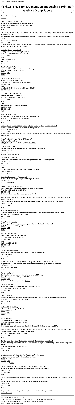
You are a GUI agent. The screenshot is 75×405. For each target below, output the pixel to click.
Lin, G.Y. (3, 296)
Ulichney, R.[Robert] (27, 366)
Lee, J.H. (10, 139)
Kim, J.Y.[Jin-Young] (7, 378)
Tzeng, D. (31, 341)
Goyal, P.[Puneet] (6, 197)
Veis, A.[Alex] (16, 366)
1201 (8, 205)
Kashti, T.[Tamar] (66, 197)
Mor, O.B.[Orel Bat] (45, 33)
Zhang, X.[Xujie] (6, 366)
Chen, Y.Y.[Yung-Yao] (19, 378)
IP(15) (2, 288)
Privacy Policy (19, 2)
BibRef (3, 29)
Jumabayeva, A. (6, 355)
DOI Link (3, 27)
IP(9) (2, 54)
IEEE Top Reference (7, 267)
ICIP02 (3, 107)
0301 (8, 228)
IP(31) (2, 40)
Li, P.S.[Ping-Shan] (6, 50)
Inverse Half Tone (6, 393)
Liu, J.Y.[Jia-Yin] (14, 33)
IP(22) (2, 333)
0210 (8, 27)
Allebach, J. (39, 355)
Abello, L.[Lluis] (39, 126)
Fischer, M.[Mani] (41, 197)
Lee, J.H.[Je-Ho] (6, 233)
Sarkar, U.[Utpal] (17, 126)
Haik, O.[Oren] (33, 33)
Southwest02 (5, 266)
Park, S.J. (3, 341)
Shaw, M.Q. (10, 341)
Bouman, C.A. (23, 177)
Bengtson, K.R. (39, 341)
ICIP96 (3, 311)
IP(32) (2, 130)
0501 (34, 143)
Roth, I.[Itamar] (56, 33)
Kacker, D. (4, 186)
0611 (8, 301)
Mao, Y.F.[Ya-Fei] (6, 126)
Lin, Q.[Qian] (14, 307)
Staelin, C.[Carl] (30, 197)
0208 (15, 267)
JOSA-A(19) (4, 25)
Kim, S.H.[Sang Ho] (7, 67)
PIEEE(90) (4, 215)
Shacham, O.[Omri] (54, 197)
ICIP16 (3, 150)
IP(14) (2, 118)
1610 (8, 152)
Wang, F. (3, 146)
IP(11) (2, 71)
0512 (8, 120)
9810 (8, 61)
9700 (12, 183)
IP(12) (2, 82)
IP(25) (2, 347)
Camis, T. (10, 186)
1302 (8, 335)
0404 (8, 99)
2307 (8, 132)
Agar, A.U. (4, 114)
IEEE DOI (3, 42)
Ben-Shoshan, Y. (22, 355)
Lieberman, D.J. (6, 158)
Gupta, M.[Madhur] (18, 197)
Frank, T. (14, 355)
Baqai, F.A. (4, 139)
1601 (8, 348)
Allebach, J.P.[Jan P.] (19, 21)
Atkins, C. (4, 177)
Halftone (3, 18)
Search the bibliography (8, 401)
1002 (8, 324)
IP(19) (2, 322)
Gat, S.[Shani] (24, 33)
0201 (8, 216)
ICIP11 (3, 203)
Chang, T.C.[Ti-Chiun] (7, 78)
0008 (8, 56)
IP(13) (11, 88)
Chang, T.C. (4, 273)
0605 (8, 290)
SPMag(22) (4, 143)
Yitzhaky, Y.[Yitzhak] (9, 35)
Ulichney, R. (31, 355)
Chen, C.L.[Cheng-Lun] (28, 262)
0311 (8, 84)
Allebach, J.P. (17, 50)
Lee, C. (3, 318)
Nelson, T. (24, 341)
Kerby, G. (18, 341)
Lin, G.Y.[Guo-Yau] (6, 21)
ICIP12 (3, 370)
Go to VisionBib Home (8, 2)
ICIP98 (8, 59)
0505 (8, 239)
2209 (8, 42)
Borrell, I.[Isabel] (28, 126)
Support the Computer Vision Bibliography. (29, 401)
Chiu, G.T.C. (57, 262)
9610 (8, 313)
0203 (8, 73)
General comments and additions (11, 399)
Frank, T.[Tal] (5, 33)
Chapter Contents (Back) (8, 16)
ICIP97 (3, 171)
